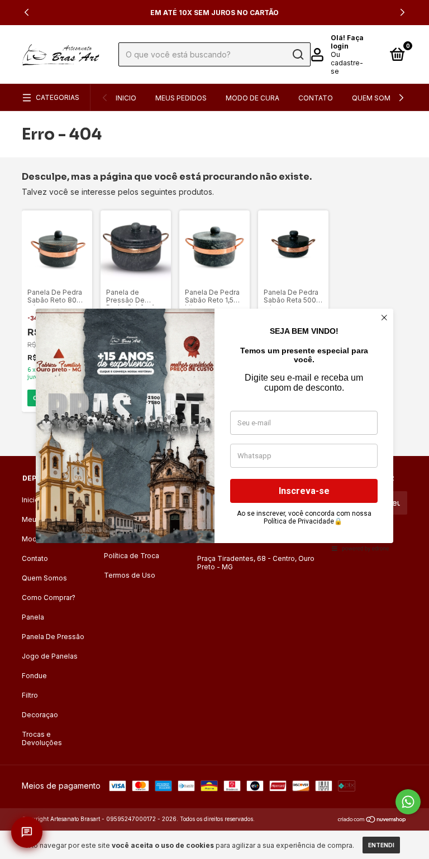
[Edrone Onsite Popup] (214, 429)
